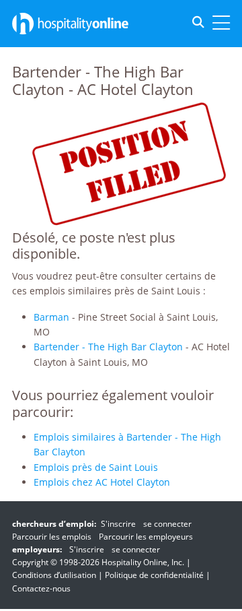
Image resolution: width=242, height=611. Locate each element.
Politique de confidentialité (154, 575)
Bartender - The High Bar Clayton (108, 346)
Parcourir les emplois (51, 536)
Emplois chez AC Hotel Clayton (102, 482)
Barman (51, 317)
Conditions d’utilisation (54, 575)
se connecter (167, 523)
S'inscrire (118, 523)
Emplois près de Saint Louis (96, 467)
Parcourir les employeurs (146, 536)
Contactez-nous (41, 588)
